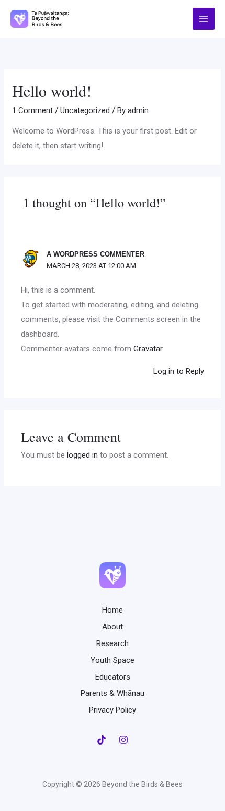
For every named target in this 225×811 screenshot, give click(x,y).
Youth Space (112, 660)
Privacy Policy (112, 710)
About (112, 626)
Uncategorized (85, 110)
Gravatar (147, 348)
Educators (112, 677)
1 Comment (32, 110)
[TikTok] (101, 740)
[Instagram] (123, 740)
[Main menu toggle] (204, 19)
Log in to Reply (178, 371)
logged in (82, 455)
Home (112, 610)
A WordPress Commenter (95, 254)
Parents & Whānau (112, 693)
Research (112, 643)
